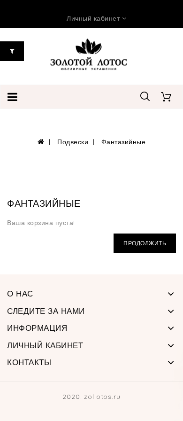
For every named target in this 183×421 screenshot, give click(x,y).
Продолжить (144, 243)
